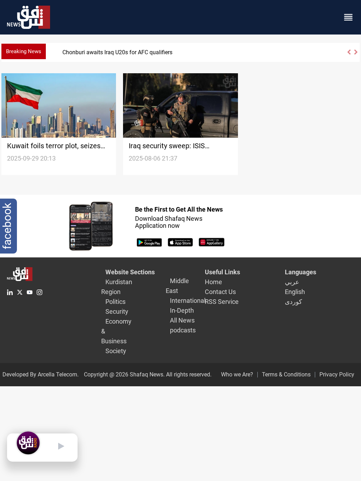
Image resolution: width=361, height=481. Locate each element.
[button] (348, 55)
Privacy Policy (336, 374)
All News (182, 320)
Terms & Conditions (286, 374)
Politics (115, 301)
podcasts (183, 330)
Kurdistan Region (116, 286)
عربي (292, 282)
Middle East (177, 285)
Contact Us (220, 291)
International (188, 300)
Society (115, 351)
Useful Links (222, 272)
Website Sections (130, 272)
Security (116, 311)
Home (213, 282)
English (295, 291)
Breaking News (23, 51)
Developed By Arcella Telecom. (40, 374)
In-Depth (182, 310)
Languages (300, 272)
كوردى (293, 301)
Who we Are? (237, 374)
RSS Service (222, 301)
